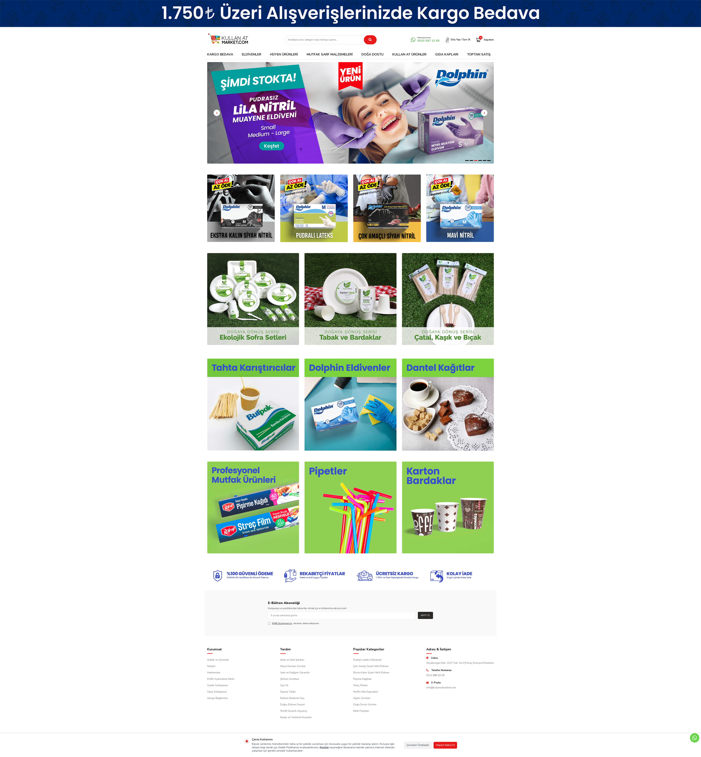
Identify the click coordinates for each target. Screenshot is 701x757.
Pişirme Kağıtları (362, 679)
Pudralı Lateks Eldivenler (367, 660)
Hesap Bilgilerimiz (217, 698)
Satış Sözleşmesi (217, 691)
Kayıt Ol (425, 615)
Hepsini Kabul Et (445, 745)
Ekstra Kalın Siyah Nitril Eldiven (371, 672)
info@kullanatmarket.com (441, 687)
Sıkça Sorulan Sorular (293, 666)
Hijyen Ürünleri (284, 54)
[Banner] (350, 13)
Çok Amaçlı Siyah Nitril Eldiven (371, 666)
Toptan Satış (479, 54)
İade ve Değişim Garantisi (295, 672)
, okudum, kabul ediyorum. (295, 623)
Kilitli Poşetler (361, 711)
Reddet (324, 747)
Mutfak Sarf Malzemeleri (330, 54)
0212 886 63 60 (435, 675)
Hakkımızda (213, 672)
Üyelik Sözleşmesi (217, 685)
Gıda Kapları (446, 54)
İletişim (211, 666)
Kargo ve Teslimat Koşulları (296, 717)
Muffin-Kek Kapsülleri (365, 691)
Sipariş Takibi (288, 691)
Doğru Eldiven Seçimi (292, 704)
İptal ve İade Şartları (292, 660)
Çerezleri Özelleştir (418, 745)
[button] (467, 160)
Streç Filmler (360, 685)
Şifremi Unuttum (289, 679)
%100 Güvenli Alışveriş (293, 711)
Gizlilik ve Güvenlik (218, 660)
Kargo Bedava (220, 54)
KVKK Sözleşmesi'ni (282, 623)
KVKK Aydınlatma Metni (220, 679)
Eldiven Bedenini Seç (292, 698)
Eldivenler (251, 54)
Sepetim (487, 39)
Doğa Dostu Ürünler (365, 704)
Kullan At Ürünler (409, 54)
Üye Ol (284, 685)
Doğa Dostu (372, 54)
